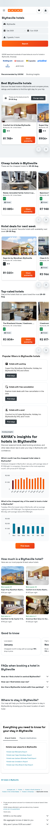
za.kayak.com (11, 789)
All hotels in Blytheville (10, 780)
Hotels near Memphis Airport (16, 752)
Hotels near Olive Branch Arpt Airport (19, 765)
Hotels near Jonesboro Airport (17, 762)
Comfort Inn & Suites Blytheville (16, 125)
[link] (11, 376)
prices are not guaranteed (11, 809)
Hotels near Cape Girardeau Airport (19, 755)
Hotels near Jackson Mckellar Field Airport (21, 758)
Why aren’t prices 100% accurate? (17, 824)
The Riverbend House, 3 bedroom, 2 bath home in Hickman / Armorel (19, 323)
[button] (4, 10)
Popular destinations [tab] (28, 738)
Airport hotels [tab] (10, 738)
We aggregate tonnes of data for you (18, 820)
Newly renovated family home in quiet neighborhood (19, 193)
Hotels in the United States (10, 791)
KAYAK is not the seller (12, 816)
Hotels (20, 789)
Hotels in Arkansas (28, 791)
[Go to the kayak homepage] (15, 10)
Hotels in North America (32, 789)
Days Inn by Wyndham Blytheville (17, 258)
